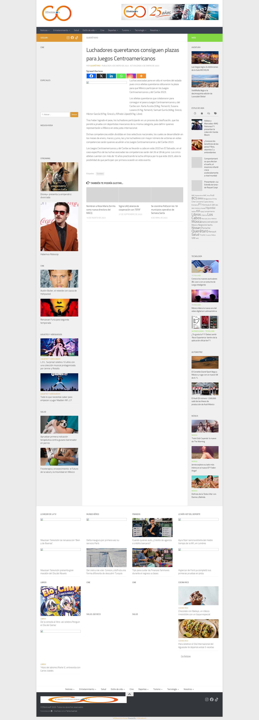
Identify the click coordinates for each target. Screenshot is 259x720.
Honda (203, 208)
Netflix (210, 225)
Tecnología (139, 30)
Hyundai (210, 207)
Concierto (199, 202)
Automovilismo (198, 331)
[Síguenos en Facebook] (72, 37)
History (197, 208)
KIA (198, 211)
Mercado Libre (206, 219)
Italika (194, 211)
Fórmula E (206, 205)
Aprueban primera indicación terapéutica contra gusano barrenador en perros (58, 439)
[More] (141, 76)
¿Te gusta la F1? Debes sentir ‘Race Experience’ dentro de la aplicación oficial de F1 (204, 337)
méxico (214, 219)
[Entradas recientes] (195, 113)
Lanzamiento (209, 211)
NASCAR (206, 222)
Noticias (43, 30)
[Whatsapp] (121, 76)
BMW (200, 198)
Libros (196, 214)
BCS (194, 198)
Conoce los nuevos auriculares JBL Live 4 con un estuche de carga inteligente (204, 282)
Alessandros (199, 195)
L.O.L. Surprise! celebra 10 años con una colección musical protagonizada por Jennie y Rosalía (57, 365)
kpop (202, 211)
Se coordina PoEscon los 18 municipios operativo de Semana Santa (164, 209)
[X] (101, 76)
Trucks (202, 235)
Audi (212, 195)
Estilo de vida (89, 30)
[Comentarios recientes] (208, 113)
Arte (208, 195)
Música (197, 222)
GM (213, 205)
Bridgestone (208, 199)
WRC (197, 238)
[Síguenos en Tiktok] (76, 37)
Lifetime (204, 215)
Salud (76, 30)
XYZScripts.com (141, 718)
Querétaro (92, 37)
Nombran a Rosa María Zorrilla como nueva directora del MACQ (100, 209)
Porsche (205, 228)
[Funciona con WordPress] (51, 711)
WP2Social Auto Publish (120, 718)
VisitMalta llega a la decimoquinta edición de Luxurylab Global (202, 93)
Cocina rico (183, 608)
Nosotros (154, 30)
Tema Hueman (71, 711)
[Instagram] (131, 76)
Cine (102, 30)
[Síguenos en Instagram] (68, 37)
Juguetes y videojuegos (50, 359)
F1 (200, 204)
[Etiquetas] (215, 113)
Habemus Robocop (49, 254)
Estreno (195, 205)
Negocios (202, 225)
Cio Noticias (186, 656)
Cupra (206, 202)
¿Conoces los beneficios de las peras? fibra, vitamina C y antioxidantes (211, 147)
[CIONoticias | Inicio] (56, 13)
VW (193, 238)
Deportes (112, 30)
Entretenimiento (60, 30)
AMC (205, 195)
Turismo (125, 30)
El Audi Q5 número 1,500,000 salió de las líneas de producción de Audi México (204, 401)
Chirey (214, 199)
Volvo (213, 235)
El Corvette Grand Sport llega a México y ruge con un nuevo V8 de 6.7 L (205, 375)
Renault (212, 231)
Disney (211, 202)
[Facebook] (91, 76)
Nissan (196, 228)
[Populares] (201, 113)
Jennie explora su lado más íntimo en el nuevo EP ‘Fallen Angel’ (204, 467)
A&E (193, 195)
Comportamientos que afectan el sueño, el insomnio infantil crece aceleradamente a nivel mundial (211, 167)
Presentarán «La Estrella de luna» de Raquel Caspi (211, 185)
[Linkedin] (111, 76)
